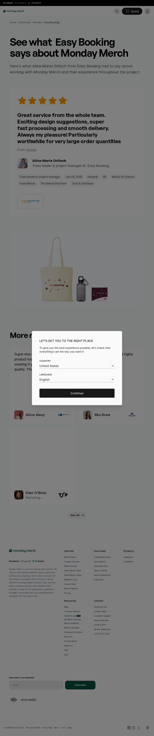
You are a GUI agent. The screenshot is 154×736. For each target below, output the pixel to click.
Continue (77, 393)
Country (45, 360)
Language (45, 374)
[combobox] (77, 366)
